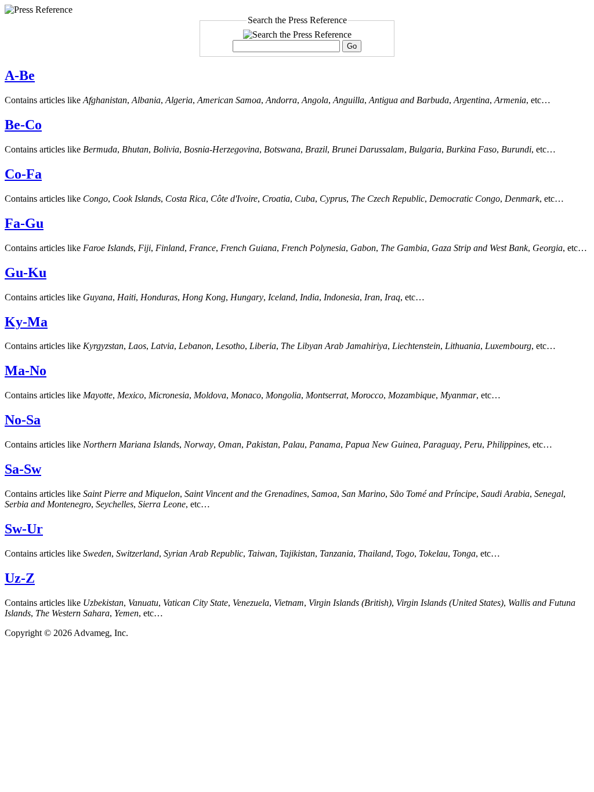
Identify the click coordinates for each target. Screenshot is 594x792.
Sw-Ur (24, 528)
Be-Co (23, 124)
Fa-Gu (24, 223)
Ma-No (25, 370)
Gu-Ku (25, 272)
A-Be (20, 75)
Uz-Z (20, 578)
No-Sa (23, 419)
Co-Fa (23, 173)
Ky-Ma (26, 321)
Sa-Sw (23, 469)
